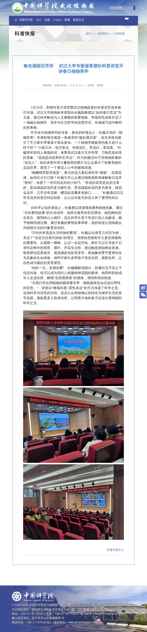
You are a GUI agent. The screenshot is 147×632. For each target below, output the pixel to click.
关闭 (100, 85)
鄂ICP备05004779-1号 (76, 605)
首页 (88, 33)
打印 (91, 85)
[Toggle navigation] (127, 19)
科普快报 (120, 33)
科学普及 (103, 33)
